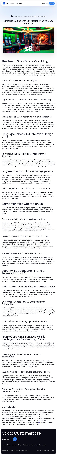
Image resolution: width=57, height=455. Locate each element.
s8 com (40, 422)
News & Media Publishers (40, 16)
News (14, 445)
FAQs (19, 445)
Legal (53, 450)
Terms (48, 450)
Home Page (6, 445)
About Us (39, 450)
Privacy (44, 450)
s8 (19, 75)
